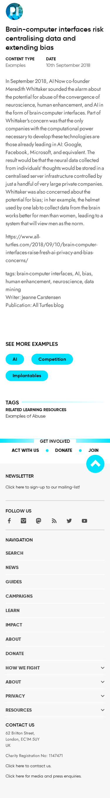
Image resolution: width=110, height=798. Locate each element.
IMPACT (14, 625)
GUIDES (14, 582)
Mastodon (38, 520)
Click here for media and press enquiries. (44, 776)
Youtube (84, 520)
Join (93, 450)
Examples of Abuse (25, 416)
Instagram (23, 520)
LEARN (13, 610)
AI (15, 359)
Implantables (27, 375)
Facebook (8, 520)
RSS (54, 520)
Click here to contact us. (28, 765)
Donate (63, 450)
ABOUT (13, 639)
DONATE (15, 653)
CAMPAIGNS (19, 596)
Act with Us (25, 450)
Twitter (69, 520)
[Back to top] (95, 464)
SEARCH (14, 553)
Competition (52, 359)
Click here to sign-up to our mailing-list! (43, 487)
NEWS (12, 567)
